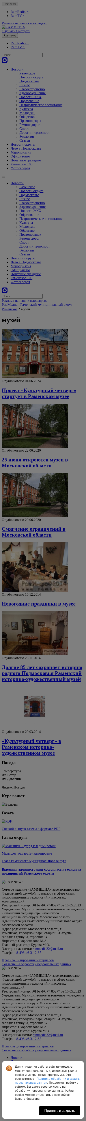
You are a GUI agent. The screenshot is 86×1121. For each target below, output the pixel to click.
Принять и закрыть (59, 1110)
